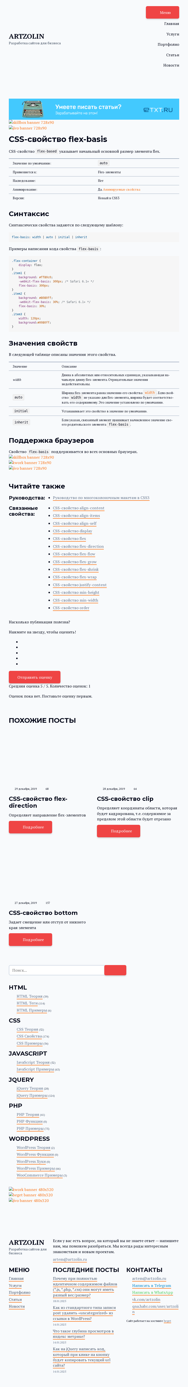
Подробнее (33, 827)
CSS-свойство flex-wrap (75, 577)
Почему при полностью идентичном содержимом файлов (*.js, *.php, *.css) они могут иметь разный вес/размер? (85, 1286)
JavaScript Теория (33, 1062)
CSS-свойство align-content (79, 508)
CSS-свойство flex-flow (74, 554)
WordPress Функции (35, 1154)
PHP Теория (28, 1114)
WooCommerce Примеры (40, 1175)
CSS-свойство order (71, 607)
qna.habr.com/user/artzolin (155, 1309)
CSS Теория (27, 1029)
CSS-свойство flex (69, 538)
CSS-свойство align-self (74, 523)
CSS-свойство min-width (75, 600)
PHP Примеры (30, 1128)
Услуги (172, 34)
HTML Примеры (32, 1010)
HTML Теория (30, 996)
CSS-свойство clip (125, 798)
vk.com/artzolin (146, 1299)
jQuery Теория (30, 1088)
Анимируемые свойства (121, 189)
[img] (50, 756)
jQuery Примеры (32, 1095)
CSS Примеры (30, 1043)
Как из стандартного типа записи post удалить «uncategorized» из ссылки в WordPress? (84, 1313)
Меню (165, 12)
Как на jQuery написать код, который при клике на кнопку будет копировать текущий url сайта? (81, 1357)
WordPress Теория (33, 1147)
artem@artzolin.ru (70, 1259)
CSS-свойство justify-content (80, 584)
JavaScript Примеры (35, 1069)
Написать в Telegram (151, 1285)
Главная (171, 23)
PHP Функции (30, 1121)
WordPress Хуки (31, 1161)
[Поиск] (115, 970)
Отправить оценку (34, 677)
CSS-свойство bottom (43, 912)
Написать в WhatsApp (152, 1292)
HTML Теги (27, 1003)
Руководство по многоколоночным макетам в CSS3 (101, 497)
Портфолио (168, 44)
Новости (171, 65)
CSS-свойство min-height (76, 592)
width (150, 393)
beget (167, 1321)
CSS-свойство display (72, 531)
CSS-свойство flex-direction (78, 546)
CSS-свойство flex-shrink (76, 569)
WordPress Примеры (36, 1168)
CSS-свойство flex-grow (75, 561)
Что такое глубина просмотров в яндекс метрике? (83, 1333)
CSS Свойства (29, 1036)
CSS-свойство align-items (76, 515)
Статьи (172, 55)
